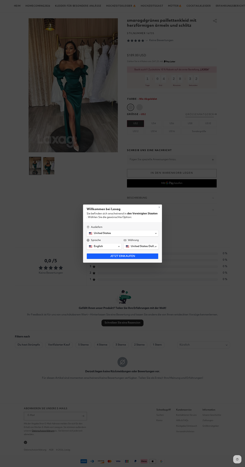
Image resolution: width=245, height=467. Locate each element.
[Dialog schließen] (159, 207)
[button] (122, 233)
